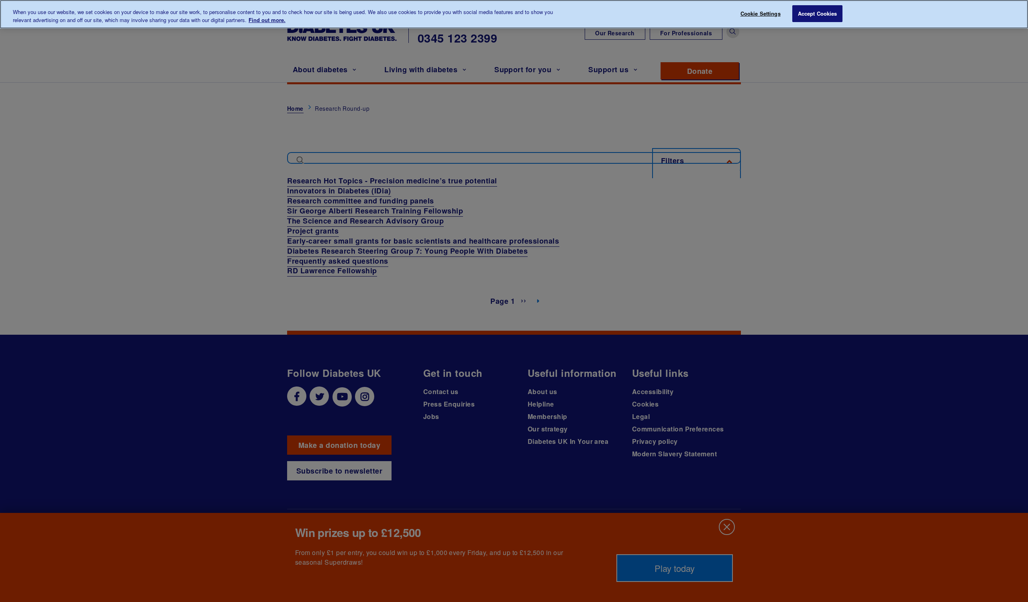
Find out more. (267, 20)
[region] (514, 14)
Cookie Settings (760, 13)
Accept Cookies (817, 13)
